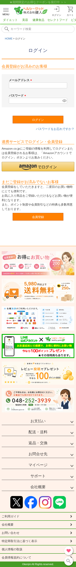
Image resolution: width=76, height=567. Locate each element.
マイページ (38, 465)
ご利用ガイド (10, 516)
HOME (8, 38)
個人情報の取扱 (12, 549)
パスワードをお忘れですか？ (55, 129)
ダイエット (10, 20)
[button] (38, 166)
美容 (25, 20)
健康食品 (38, 20)
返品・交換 (38, 443)
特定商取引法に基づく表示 (19, 541)
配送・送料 (38, 432)
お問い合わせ (10, 532)
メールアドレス (21, 80)
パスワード (18, 95)
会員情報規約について (16, 557)
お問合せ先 (38, 454)
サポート (38, 476)
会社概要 (38, 487)
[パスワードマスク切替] (64, 101)
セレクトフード (57, 20)
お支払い (38, 421)
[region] (38, 21)
